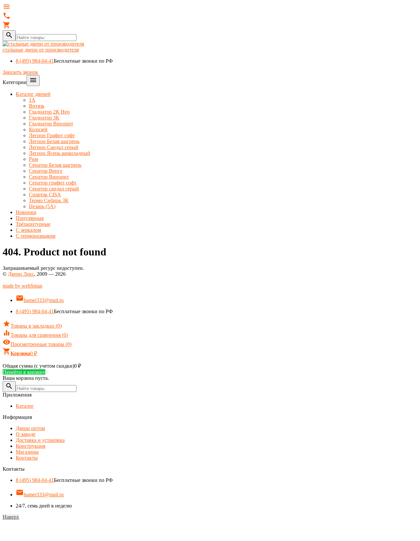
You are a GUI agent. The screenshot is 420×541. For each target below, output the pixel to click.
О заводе (25, 434)
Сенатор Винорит (49, 177)
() (32, 326)
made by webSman (22, 286)
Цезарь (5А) (42, 206)
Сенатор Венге (45, 171)
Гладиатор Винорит (51, 123)
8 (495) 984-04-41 (35, 61)
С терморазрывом (35, 236)
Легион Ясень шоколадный (59, 153)
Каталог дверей (33, 94)
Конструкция (30, 446)
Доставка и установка (40, 440)
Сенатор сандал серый (54, 188)
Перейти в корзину (24, 372)
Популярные (30, 218)
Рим (33, 159)
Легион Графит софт (52, 135)
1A (32, 100)
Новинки (26, 212)
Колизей (38, 129)
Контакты (27, 458)
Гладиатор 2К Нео (49, 112)
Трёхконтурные (33, 224)
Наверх (11, 517)
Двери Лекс (21, 274)
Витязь (36, 106)
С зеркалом (28, 230)
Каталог (25, 406)
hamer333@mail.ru (40, 300)
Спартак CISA (45, 194)
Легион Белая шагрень (54, 141)
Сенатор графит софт (52, 182)
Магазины (27, 452)
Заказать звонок (20, 72)
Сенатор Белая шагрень (55, 165)
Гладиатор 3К (44, 117)
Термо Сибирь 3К (49, 200)
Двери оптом (30, 428)
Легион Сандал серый (53, 147)
